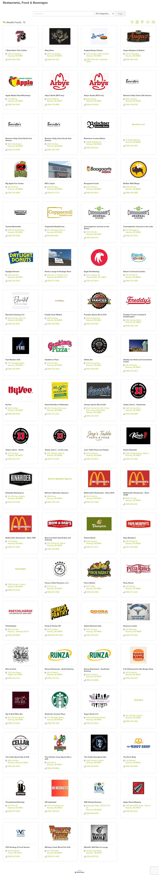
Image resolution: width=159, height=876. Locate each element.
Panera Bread (89, 538)
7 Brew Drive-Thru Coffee (16, 50)
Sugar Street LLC (91, 714)
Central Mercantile (13, 227)
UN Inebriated (50, 802)
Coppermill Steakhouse (54, 227)
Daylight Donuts (12, 271)
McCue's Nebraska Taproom (56, 493)
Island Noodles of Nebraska (56, 405)
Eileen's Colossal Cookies (134, 271)
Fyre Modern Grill (12, 360)
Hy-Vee (8, 405)
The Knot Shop (129, 757)
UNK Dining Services (92, 802)
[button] (4, 22)
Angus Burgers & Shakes (133, 50)
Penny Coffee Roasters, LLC (57, 583)
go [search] (121, 14)
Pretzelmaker (10, 626)
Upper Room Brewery (132, 802)
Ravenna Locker (130, 626)
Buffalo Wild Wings (131, 183)
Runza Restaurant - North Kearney (59, 669)
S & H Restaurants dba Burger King (138, 669)
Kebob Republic (130, 450)
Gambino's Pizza (52, 360)
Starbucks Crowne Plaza (55, 714)
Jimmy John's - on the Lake (56, 450)
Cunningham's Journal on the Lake (138, 227)
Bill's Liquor (50, 183)
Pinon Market (89, 583)
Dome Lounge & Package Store (58, 271)
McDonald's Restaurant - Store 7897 (20, 538)
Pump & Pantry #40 (53, 626)
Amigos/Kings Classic (93, 50)
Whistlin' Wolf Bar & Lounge (96, 847)
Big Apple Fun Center (14, 183)
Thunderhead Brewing (14, 802)
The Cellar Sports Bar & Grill (17, 757)
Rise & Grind (10, 669)
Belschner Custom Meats (94, 138)
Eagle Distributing (91, 271)
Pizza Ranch (128, 583)
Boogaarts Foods (91, 183)
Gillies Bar (88, 360)
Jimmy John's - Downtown (134, 405)
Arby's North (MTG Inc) (54, 95)
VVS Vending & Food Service (17, 847)
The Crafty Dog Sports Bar (95, 757)
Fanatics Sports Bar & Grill (95, 315)
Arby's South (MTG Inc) (94, 95)
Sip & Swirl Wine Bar (14, 714)
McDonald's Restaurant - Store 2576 (99, 493)
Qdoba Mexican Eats (92, 626)
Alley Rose (49, 50)
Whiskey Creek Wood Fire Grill (57, 847)
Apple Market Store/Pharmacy (17, 95)
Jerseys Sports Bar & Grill (95, 405)
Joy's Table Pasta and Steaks (96, 450)
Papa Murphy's (129, 538)
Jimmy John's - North (14, 450)
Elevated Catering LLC (14, 315)
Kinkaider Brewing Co (14, 493)
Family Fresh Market (53, 315)
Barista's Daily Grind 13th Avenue (137, 95)
